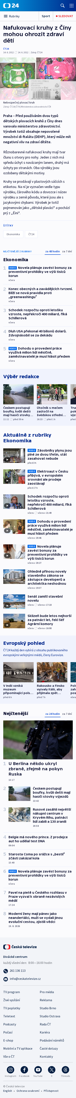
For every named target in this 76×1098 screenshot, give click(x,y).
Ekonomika (13, 234)
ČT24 (6, 48)
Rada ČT (45, 1024)
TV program (11, 992)
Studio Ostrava (50, 1016)
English (7, 1091)
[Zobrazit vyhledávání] (62, 5)
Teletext (9, 1016)
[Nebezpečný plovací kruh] (38, 78)
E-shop (8, 1040)
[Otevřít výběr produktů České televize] (71, 5)
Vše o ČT (9, 1056)
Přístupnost (51, 1091)
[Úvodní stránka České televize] (20, 946)
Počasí (7, 1032)
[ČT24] (11, 5)
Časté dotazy (49, 1048)
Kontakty (46, 1056)
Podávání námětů (52, 1040)
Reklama (46, 1000)
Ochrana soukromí (28, 1091)
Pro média (47, 992)
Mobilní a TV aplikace (17, 1048)
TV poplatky (11, 1008)
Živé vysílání (11, 1000)
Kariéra (45, 1032)
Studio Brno (48, 1008)
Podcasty (9, 1024)
